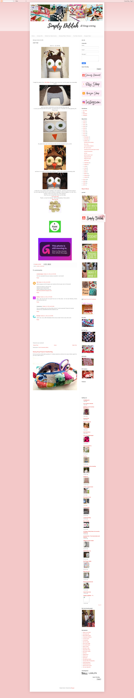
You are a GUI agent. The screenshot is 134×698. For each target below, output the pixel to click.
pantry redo (86, 160)
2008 (84, 183)
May (85, 170)
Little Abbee (47, 82)
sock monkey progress (89, 145)
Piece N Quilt (86, 521)
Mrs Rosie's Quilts (86, 651)
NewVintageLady (87, 421)
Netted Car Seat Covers (51, 36)
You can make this (87, 667)
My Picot (84, 652)
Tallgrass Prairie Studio (88, 540)
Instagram (85, 115)
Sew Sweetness (86, 432)
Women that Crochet (87, 665)
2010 (84, 179)
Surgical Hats (87, 36)
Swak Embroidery (86, 662)
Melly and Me (86, 646)
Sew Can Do (55, 199)
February (86, 175)
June (85, 168)
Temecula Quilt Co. (87, 445)
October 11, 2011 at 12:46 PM (47, 315)
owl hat (85, 153)
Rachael (38, 315)
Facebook (85, 113)
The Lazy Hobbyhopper (88, 435)
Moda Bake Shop (86, 649)
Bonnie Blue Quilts (87, 635)
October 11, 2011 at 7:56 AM (46, 296)
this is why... (86, 144)
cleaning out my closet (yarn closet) (91, 149)
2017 (84, 130)
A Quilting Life (86, 400)
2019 (84, 128)
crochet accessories (88, 151)
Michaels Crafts (86, 648)
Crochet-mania (86, 638)
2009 (84, 181)
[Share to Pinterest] (50, 264)
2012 (84, 133)
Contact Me (40, 36)
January (86, 177)
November (86, 139)
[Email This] (44, 264)
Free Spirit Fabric (86, 645)
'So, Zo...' (85, 456)
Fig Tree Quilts (86, 641)
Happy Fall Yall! (87, 158)
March (85, 173)
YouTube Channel (77, 36)
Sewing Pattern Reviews (65, 36)
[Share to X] (47, 264)
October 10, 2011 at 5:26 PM (44, 282)
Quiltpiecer (85, 476)
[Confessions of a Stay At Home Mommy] (55, 260)
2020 (84, 126)
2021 (84, 124)
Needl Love (85, 656)
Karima (38, 296)
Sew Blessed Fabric (87, 659)
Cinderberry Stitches (87, 637)
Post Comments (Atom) (43, 347)
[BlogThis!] (46, 264)
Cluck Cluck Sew (87, 592)
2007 (84, 185)
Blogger (72, 688)
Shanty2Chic (86, 418)
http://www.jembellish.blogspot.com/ (44, 290)
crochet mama (40, 274)
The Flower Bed (55, 196)
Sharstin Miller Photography (89, 660)
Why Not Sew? (86, 571)
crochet (37, 266)
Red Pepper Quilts (87, 561)
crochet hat (42, 266)
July (85, 166)
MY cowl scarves (87, 147)
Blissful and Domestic (88, 581)
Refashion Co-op (87, 497)
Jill (37, 282)
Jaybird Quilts (86, 507)
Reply (38, 277)
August (85, 164)
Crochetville (85, 640)
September (86, 162)
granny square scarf (88, 155)
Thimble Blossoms (87, 664)
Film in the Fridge (86, 643)
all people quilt (86, 634)
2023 (84, 121)
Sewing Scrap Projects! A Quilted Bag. (43, 351)
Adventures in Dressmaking (89, 466)
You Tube (85, 110)
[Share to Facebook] (49, 264)
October (86, 140)
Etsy (84, 112)
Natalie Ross (85, 654)
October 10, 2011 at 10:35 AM (50, 274)
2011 (84, 135)
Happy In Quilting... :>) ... (88, 595)
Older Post (74, 345)
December (86, 137)
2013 (84, 131)
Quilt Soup (85, 657)
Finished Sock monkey (89, 142)
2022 (84, 122)
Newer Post (35, 345)
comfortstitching (87, 517)
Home (33, 36)
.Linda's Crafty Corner (88, 486)
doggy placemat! (87, 156)
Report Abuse (85, 188)
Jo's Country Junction (88, 403)
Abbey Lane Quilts (87, 632)
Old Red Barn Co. (87, 551)
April (85, 171)
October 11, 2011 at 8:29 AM (48, 306)
